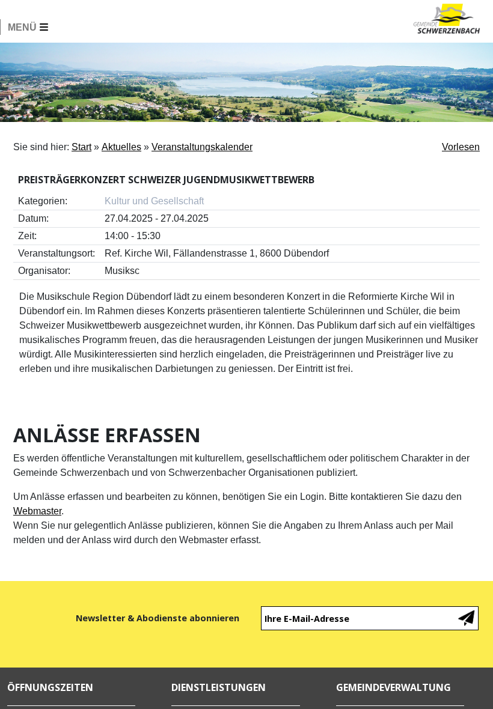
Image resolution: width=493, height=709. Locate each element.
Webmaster (37, 511)
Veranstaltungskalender (202, 147)
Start (81, 147)
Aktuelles (121, 147)
